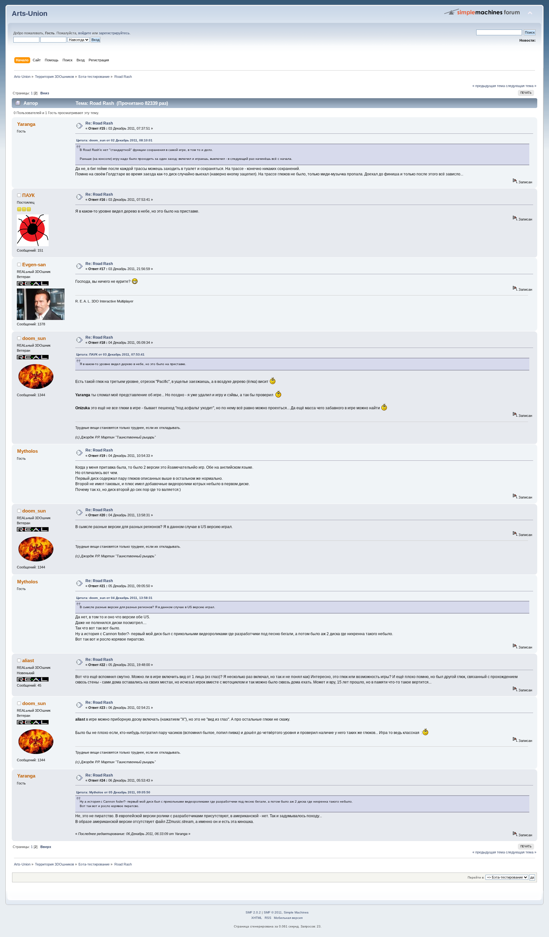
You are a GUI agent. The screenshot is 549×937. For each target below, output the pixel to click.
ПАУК (28, 195)
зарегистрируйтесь (114, 33)
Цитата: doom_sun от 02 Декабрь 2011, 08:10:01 (114, 140)
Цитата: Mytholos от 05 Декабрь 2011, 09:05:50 (113, 792)
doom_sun (34, 338)
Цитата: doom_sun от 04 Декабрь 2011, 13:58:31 (114, 598)
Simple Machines (296, 912)
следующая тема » (521, 86)
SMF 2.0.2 (253, 912)
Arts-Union (29, 13)
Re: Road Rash (99, 123)
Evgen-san (34, 264)
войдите (84, 33)
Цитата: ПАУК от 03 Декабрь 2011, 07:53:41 (110, 354)
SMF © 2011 (273, 912)
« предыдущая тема (488, 86)
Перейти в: (476, 877)
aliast (28, 660)
